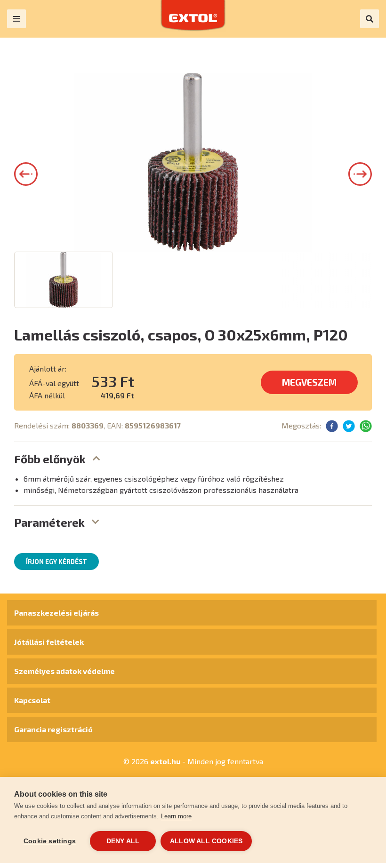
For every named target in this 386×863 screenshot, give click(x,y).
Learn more (176, 816)
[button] (26, 174)
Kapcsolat (32, 700)
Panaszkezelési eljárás (56, 612)
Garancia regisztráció (53, 729)
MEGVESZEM (309, 382)
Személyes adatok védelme (64, 670)
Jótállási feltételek (49, 641)
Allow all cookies (206, 841)
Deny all (123, 841)
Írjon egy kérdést (56, 561)
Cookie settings (50, 841)
